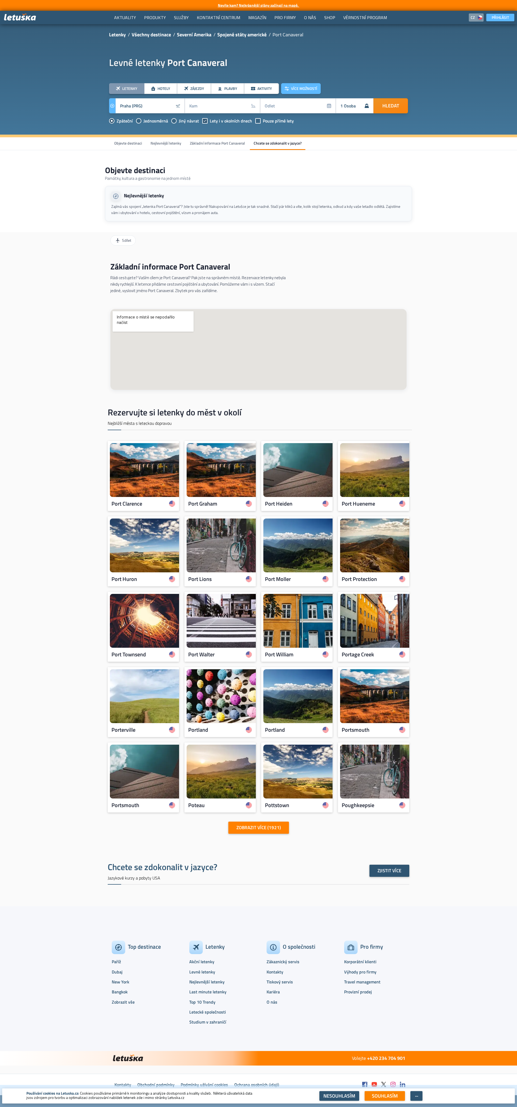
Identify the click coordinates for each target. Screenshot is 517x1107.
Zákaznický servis (283, 961)
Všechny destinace (151, 34)
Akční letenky (201, 961)
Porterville (123, 729)
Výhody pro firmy (360, 972)
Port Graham (202, 503)
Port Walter (201, 654)
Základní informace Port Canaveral (217, 143)
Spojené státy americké (242, 34)
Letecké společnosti (207, 1012)
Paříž (116, 961)
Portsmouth (355, 729)
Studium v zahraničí (207, 1022)
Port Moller (278, 579)
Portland (198, 729)
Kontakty (275, 972)
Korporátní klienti (360, 961)
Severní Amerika (194, 34)
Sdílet (126, 240)
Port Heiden (278, 503)
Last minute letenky (207, 992)
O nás (272, 1002)
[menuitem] (125, 17)
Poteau (196, 805)
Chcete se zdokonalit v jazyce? (278, 143)
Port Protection (359, 579)
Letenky (117, 34)
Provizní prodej (358, 992)
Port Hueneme (358, 503)
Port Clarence (126, 503)
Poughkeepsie (358, 805)
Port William (279, 654)
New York (120, 982)
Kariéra (273, 992)
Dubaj (117, 972)
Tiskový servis (280, 982)
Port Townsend (128, 654)
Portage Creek (358, 654)
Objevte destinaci (128, 143)
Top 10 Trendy (202, 1002)
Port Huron (124, 579)
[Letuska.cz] (20, 17)
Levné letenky (202, 972)
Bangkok (120, 992)
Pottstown (277, 805)
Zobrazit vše (123, 1002)
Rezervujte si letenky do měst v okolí (175, 412)
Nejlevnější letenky (166, 143)
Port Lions (200, 579)
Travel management (362, 982)
